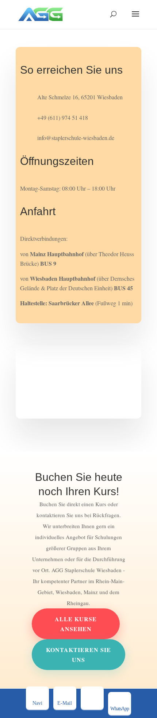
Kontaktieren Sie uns (78, 654)
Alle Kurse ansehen (76, 624)
